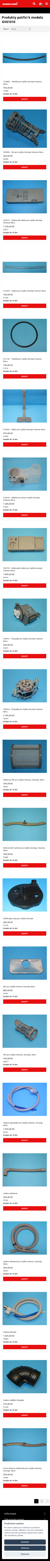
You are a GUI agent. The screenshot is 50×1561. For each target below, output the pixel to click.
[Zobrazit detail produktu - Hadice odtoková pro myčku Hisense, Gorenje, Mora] (25, 1238)
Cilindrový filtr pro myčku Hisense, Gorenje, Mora (23, 779)
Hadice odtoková (10, 1193)
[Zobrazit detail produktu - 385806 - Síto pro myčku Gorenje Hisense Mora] (25, 128)
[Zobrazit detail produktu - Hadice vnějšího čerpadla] (25, 1376)
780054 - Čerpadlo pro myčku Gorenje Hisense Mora (23, 710)
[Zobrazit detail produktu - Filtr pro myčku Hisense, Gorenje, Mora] (25, 1031)
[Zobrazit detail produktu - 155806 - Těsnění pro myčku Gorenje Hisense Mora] (25, 58)
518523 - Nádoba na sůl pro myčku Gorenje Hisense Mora (21, 498)
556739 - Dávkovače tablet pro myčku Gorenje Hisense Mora (22, 569)
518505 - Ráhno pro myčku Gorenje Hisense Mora (24, 429)
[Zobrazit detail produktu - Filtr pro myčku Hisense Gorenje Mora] (25, 963)
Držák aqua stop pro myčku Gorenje (18, 918)
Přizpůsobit (25, 1554)
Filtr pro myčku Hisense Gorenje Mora (19, 986)
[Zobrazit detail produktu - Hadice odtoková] (25, 1170)
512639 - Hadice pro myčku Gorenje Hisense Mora (24, 291)
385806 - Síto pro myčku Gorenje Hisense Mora (23, 152)
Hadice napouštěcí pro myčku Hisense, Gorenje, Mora (23, 1124)
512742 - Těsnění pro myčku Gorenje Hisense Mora (22, 360)
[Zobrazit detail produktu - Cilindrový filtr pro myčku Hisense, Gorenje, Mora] (25, 756)
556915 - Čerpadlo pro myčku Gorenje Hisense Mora (23, 639)
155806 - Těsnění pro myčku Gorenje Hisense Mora (22, 82)
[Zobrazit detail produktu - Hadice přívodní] (25, 1308)
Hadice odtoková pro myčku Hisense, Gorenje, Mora (22, 1262)
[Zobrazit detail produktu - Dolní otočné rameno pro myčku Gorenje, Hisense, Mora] (25, 824)
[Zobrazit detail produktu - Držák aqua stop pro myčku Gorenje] (25, 895)
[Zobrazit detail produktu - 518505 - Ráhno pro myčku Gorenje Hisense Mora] (25, 406)
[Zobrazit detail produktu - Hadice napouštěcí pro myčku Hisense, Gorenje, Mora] (25, 1099)
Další (47, 1501)
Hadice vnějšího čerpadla (13, 1400)
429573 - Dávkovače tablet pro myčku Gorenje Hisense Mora (22, 221)
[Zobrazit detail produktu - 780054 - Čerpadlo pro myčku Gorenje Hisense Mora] (25, 686)
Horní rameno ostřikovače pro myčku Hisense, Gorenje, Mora (22, 1469)
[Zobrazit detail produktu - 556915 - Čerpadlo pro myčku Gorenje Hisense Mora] (25, 615)
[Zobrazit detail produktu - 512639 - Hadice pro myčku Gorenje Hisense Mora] (25, 267)
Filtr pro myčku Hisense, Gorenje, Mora (19, 1054)
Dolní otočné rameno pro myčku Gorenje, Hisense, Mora (24, 849)
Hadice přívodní (9, 1332)
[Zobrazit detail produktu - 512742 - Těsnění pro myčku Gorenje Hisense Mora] (25, 335)
